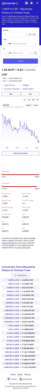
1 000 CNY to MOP (12, 352)
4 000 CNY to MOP (12, 360)
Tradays (14, 379)
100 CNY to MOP (12, 344)
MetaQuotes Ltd (27, 384)
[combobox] (20, 43)
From (5, 39)
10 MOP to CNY (13, 287)
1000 (34, 34)
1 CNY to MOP (13, 325)
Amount (5, 30)
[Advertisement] (20, 161)
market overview (8, 243)
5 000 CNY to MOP (12, 363)
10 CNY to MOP (13, 333)
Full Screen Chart (20, 153)
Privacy (27, 374)
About (20, 374)
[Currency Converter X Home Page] (10, 3)
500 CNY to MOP (12, 348)
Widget (26, 85)
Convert (21, 61)
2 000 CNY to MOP (12, 356)
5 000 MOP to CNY (12, 318)
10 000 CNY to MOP (11, 367)
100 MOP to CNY (12, 299)
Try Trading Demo (20, 275)
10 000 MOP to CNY (11, 322)
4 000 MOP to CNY (12, 314)
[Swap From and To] (35, 53)
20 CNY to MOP (13, 337)
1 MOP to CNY (13, 280)
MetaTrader (27, 379)
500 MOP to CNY (12, 303)
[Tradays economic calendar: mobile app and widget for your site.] (27, 3)
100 (30, 34)
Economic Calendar (11, 89)
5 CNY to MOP (13, 329)
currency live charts (23, 247)
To (4, 49)
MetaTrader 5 (28, 89)
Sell (30, 94)
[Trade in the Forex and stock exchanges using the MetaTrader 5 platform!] (32, 3)
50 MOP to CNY (13, 295)
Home (13, 374)
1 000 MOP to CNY (12, 306)
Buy (11, 94)
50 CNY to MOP (13, 341)
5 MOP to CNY (13, 284)
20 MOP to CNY (13, 291)
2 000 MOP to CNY (12, 310)
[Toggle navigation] (37, 3)
